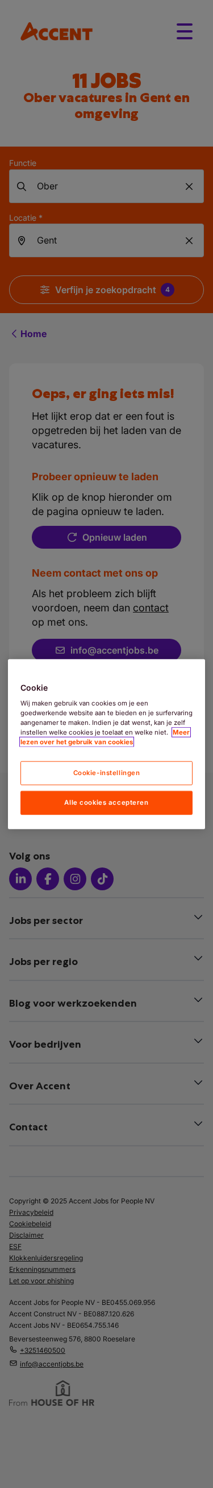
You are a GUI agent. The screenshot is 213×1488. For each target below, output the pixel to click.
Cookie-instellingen (106, 773)
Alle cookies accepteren (106, 802)
